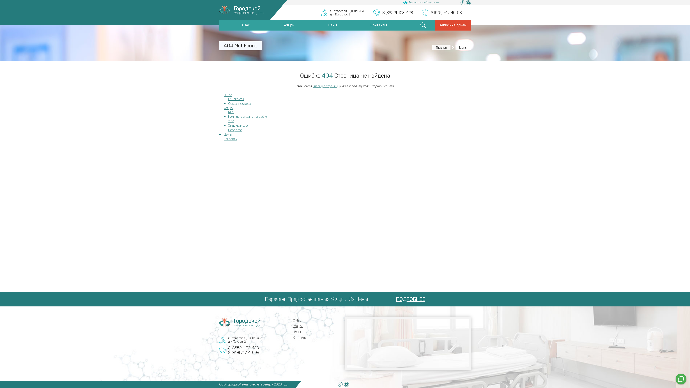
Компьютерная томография (248, 117)
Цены (332, 25)
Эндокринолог (238, 126)
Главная (441, 48)
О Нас (245, 25)
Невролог (235, 130)
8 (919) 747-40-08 (446, 12)
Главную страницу (326, 86)
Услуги (288, 25)
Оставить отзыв (239, 104)
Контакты (379, 25)
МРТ (231, 112)
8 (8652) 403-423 (397, 12)
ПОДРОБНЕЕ (410, 299)
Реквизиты (236, 99)
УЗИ (231, 121)
